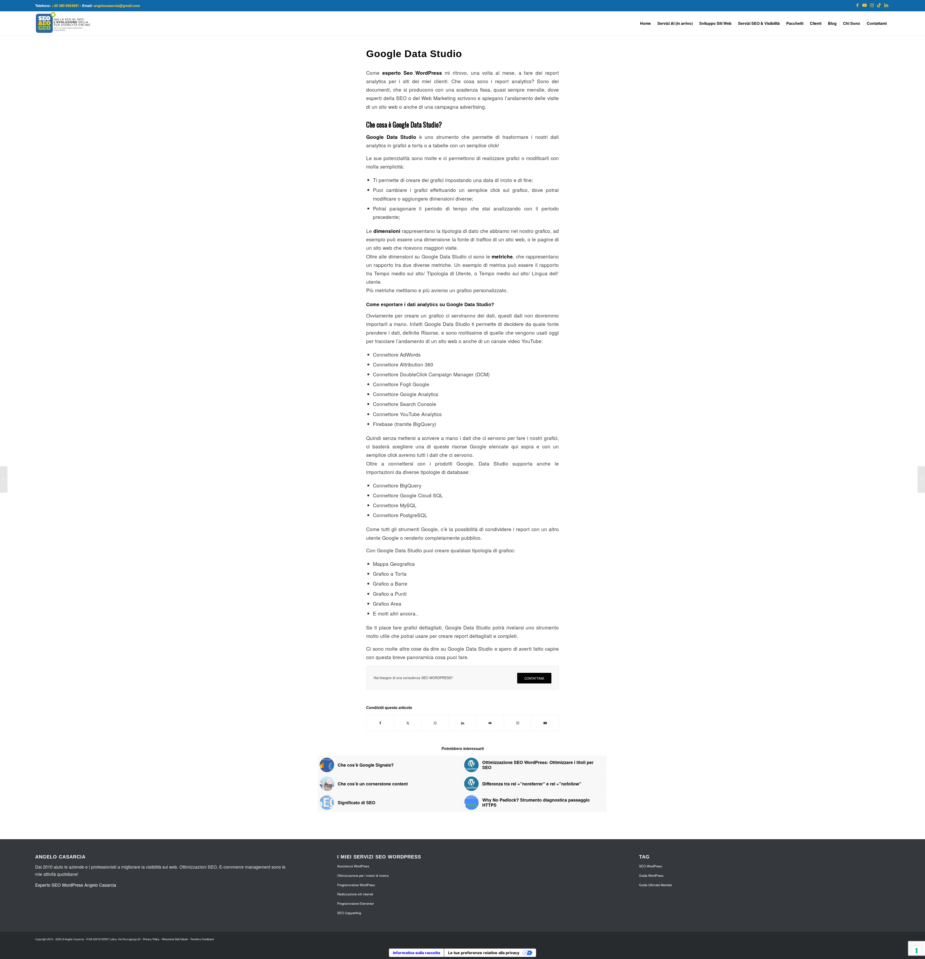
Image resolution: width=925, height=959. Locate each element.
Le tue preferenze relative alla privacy (483, 952)
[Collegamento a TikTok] (879, 4)
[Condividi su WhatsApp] (435, 723)
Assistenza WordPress (353, 866)
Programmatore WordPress (356, 885)
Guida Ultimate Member (655, 885)
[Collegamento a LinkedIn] (886, 4)
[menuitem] (645, 23)
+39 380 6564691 (65, 5)
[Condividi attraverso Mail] (490, 723)
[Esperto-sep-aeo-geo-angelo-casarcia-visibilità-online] (63, 23)
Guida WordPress (651, 875)
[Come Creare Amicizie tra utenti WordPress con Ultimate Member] (921, 479)
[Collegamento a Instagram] (871, 4)
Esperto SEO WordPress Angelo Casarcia (75, 885)
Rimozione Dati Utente (175, 939)
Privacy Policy (151, 939)
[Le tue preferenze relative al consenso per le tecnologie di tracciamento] (916, 950)
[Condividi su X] (407, 723)
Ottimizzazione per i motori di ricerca (363, 875)
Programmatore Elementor (355, 903)
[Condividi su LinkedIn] (462, 723)
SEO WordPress (650, 866)
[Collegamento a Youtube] (864, 4)
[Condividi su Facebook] (380, 723)
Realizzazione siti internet (355, 894)
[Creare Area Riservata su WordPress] (3, 479)
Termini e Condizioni (202, 939)
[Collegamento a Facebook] (857, 4)
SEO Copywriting (349, 913)
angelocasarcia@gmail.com (117, 5)
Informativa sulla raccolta (416, 952)
